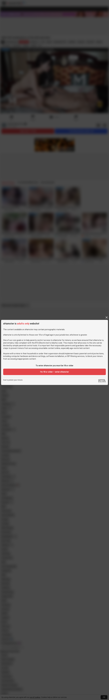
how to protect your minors (13, 380)
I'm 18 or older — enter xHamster (54, 372)
